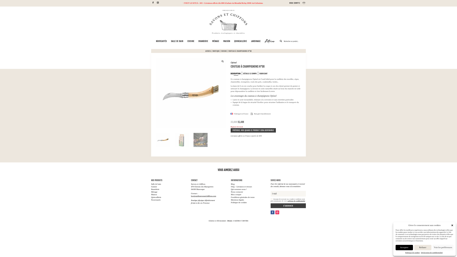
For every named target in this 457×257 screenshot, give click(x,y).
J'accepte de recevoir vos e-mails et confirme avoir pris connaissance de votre (288, 200)
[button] (452, 225)
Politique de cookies (412, 253)
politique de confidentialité (296, 201)
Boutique (216, 51)
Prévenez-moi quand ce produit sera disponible (253, 130)
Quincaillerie (240, 41)
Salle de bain (177, 41)
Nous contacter (237, 192)
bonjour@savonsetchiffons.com (203, 196)
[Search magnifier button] (281, 41)
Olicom (229, 221)
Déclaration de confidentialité (432, 253)
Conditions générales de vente (243, 197)
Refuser (422, 247)
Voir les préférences (443, 247)
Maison (226, 41)
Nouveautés (161, 41)
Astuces (270, 41)
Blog (233, 184)
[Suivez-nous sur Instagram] (158, 3)
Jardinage (256, 41)
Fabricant (263, 73)
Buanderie (203, 41)
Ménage (215, 41)
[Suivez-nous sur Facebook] (153, 3)
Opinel (234, 62)
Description (236, 73)
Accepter (404, 247)
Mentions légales (237, 200)
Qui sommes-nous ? (239, 189)
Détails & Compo (250, 73)
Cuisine (190, 41)
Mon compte (294, 3)
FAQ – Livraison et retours (241, 187)
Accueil (208, 51)
